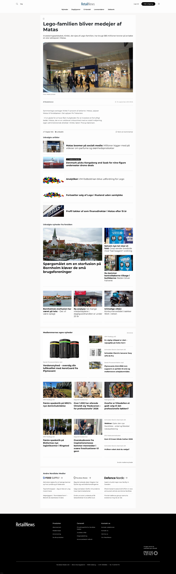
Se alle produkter (58, 537)
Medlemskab (57, 530)
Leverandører (99, 9)
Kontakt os (104, 530)
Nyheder (65, 9)
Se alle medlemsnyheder (125, 462)
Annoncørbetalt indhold (84, 539)
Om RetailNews (106, 537)
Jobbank (111, 9)
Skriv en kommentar (125, 132)
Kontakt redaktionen (107, 527)
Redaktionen (49, 102)
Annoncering (57, 534)
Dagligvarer (75, 9)
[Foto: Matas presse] (88, 67)
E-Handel (87, 9)
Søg (21, 4)
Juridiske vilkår (81, 532)
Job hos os (104, 534)
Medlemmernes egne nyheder (58, 332)
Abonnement (57, 527)
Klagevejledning (82, 536)
